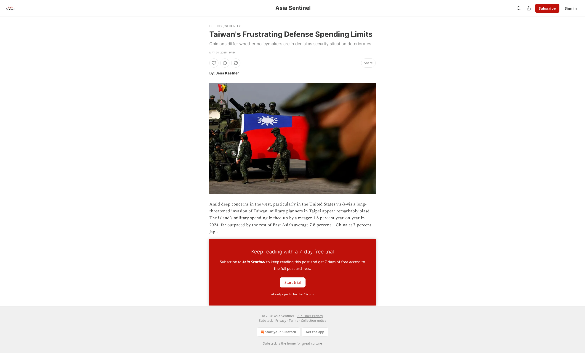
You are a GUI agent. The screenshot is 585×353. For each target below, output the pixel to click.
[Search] (518, 8)
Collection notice (313, 320)
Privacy (280, 320)
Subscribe (547, 8)
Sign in (571, 8)
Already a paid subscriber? (292, 294)
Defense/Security (225, 26)
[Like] (213, 63)
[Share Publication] (528, 8)
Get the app (315, 332)
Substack (270, 343)
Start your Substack (280, 332)
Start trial (293, 282)
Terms (293, 320)
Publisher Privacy (310, 316)
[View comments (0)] (224, 63)
